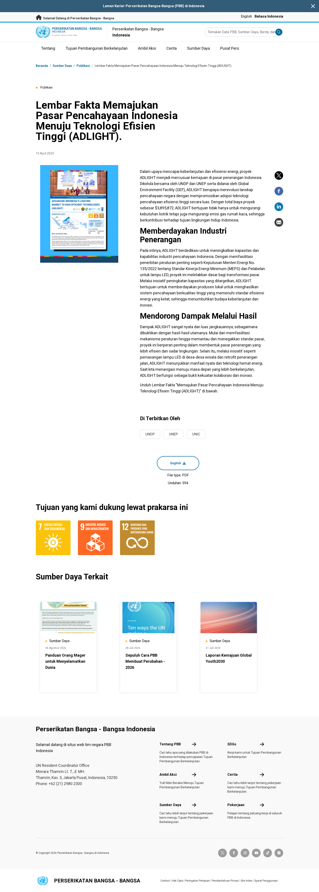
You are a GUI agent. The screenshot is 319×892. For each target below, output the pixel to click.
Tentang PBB (170, 744)
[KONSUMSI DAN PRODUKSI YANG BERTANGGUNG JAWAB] (138, 537)
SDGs (231, 744)
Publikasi (83, 65)
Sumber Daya (170, 805)
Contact (165, 880)
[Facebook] (279, 191)
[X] (279, 175)
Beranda (42, 65)
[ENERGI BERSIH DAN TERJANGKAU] (54, 537)
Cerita (232, 774)
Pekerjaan (235, 805)
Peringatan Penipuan (197, 880)
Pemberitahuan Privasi (225, 880)
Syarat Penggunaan (266, 880)
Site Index (246, 880)
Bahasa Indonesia (269, 16)
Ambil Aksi (168, 774)
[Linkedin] (279, 206)
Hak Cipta (177, 880)
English (246, 16)
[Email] (279, 222)
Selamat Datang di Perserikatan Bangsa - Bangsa (78, 18)
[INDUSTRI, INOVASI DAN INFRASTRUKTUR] (96, 537)
